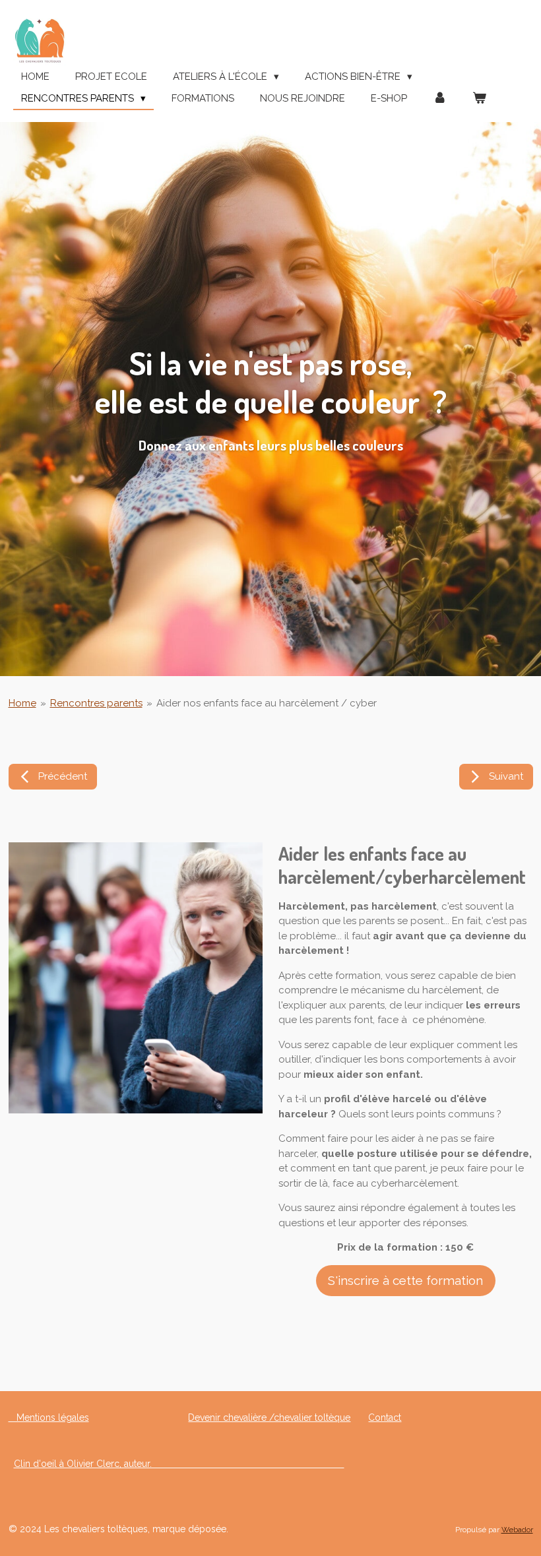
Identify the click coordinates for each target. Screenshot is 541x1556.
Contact (384, 1417)
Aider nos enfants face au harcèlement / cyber (266, 703)
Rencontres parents (96, 703)
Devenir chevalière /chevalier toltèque (269, 1417)
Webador (517, 1529)
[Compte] (440, 98)
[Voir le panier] (479, 98)
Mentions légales (49, 1417)
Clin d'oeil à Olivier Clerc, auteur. (179, 1463)
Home (22, 703)
